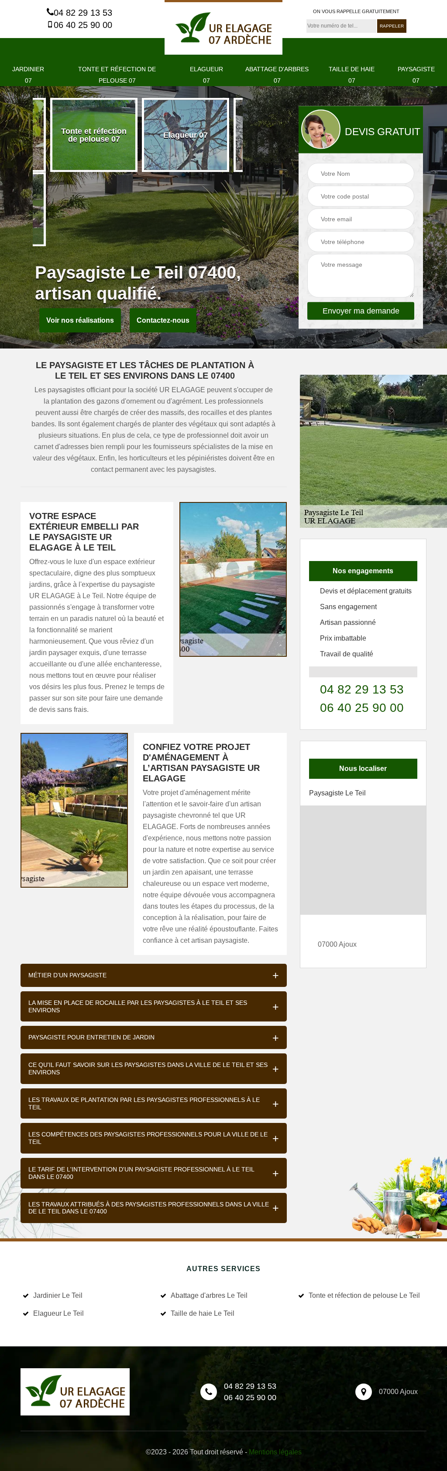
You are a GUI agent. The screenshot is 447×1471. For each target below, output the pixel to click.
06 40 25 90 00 (83, 25)
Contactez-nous (163, 320)
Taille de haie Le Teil (202, 1313)
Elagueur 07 (206, 75)
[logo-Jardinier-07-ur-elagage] (223, 27)
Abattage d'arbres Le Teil (209, 1295)
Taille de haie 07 (352, 75)
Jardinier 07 (28, 75)
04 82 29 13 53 (83, 12)
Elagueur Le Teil (58, 1313)
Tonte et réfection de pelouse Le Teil (364, 1295)
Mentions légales (275, 1452)
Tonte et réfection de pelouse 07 (117, 75)
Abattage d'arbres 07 (277, 75)
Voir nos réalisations (80, 320)
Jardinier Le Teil (58, 1295)
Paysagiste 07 (416, 75)
